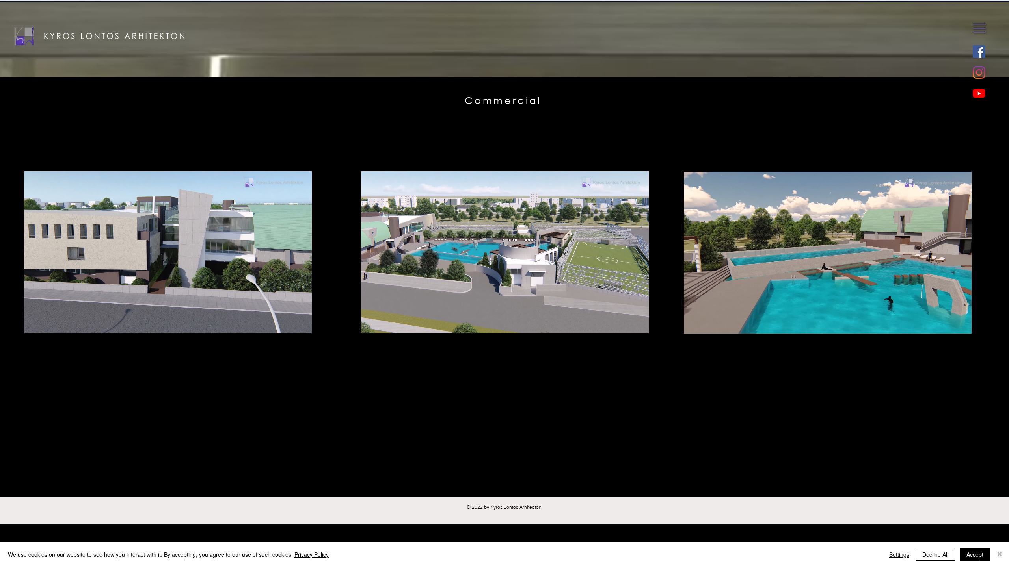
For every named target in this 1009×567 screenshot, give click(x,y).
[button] (979, 28)
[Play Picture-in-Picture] (288, 362)
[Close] (999, 554)
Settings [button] (899, 554)
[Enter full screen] (301, 362)
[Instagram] (979, 72)
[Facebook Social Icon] (979, 51)
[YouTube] (979, 93)
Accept (974, 554)
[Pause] (34, 362)
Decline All (935, 554)
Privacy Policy (311, 554)
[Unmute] (48, 362)
